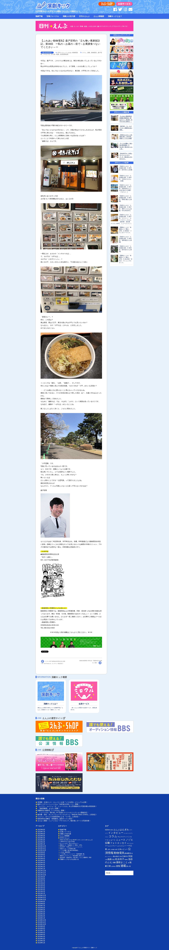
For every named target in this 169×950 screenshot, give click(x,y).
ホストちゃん (130, 843)
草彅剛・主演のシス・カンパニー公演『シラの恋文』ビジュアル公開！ (63, 802)
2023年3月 (41, 840)
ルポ (118, 846)
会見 (116, 849)
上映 (108, 849)
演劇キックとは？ (115, 16)
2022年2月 (41, 866)
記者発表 (113, 866)
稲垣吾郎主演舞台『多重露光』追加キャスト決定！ (56, 819)
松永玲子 (119, 859)
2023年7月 (41, 832)
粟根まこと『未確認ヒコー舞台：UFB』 (71, 845)
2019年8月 (41, 928)
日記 (113, 859)
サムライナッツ (123, 837)
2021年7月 (41, 881)
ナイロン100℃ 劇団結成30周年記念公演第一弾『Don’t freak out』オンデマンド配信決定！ (53, 662)
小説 (106, 859)
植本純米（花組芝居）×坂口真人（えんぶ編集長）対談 (75, 857)
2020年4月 (41, 912)
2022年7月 (41, 856)
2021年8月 (41, 879)
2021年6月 (41, 883)
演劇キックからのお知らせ (69, 859)
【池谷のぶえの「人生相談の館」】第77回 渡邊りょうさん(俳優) (126, 136)
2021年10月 (42, 875)
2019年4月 (41, 936)
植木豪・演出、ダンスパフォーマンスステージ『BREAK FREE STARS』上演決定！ (67, 814)
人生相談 (112, 849)
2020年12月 (42, 895)
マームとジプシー (111, 846)
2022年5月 (41, 860)
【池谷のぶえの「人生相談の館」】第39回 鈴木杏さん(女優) (125, 168)
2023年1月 (41, 844)
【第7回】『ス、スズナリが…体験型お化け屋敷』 (126, 128)
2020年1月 (41, 918)
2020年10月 (42, 899)
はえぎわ (124, 829)
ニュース (120, 839)
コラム (84, 52)
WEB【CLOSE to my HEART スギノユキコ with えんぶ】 (76, 840)
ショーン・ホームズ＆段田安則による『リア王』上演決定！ (59, 816)
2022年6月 (41, 858)
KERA (107, 830)
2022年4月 (41, 862)
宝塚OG (125, 856)
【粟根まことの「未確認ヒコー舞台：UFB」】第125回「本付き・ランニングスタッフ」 (125, 259)
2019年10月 (42, 924)
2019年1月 (41, 943)
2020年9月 (41, 901)
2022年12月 (42, 846)
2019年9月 (41, 926)
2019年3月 (41, 938)
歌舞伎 (126, 859)
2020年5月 (41, 910)
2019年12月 (42, 920)
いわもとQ (46, 54)
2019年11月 (42, 922)
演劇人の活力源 (69, 16)
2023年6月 (41, 834)
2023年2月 (41, 842)
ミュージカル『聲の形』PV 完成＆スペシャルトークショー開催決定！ (63, 812)
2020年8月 (41, 903)
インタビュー (115, 832)
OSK (111, 830)
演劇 (114, 862)
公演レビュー (123, 849)
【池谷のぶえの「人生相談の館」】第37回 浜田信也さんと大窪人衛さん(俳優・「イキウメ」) (125, 188)
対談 (130, 856)
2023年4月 (41, 838)
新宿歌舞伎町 (64, 54)
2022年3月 (41, 864)
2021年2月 (41, 891)
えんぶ (116, 830)
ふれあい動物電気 (72, 52)
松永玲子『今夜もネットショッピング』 (71, 847)
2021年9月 (41, 877)
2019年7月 (41, 930)
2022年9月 (41, 852)
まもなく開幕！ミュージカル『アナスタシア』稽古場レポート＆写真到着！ (64, 821)
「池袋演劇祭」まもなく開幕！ (49, 808)
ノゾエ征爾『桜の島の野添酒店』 (69, 850)
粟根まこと (122, 862)
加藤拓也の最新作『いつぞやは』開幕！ (52, 810)
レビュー (123, 846)
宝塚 (120, 856)
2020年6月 (41, 908)
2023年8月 (41, 829)
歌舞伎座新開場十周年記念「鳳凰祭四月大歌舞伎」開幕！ (90, 661)
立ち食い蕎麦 (55, 54)
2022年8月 (41, 854)
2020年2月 (41, 916)
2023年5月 (41, 836)
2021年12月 (42, 871)
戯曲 (110, 859)
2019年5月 (41, 934)
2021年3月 (41, 889)
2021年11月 (42, 873)
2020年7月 (41, 906)
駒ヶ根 (129, 866)
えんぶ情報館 (98, 16)
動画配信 (128, 853)
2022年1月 (41, 869)
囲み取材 (116, 856)
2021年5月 (41, 885)
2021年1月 (41, 893)
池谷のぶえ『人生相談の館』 (68, 848)
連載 (88, 52)
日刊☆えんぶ (84, 16)
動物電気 (94, 52)
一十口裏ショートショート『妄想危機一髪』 (72, 854)
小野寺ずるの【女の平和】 (67, 841)
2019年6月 (41, 932)
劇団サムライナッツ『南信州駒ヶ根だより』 (72, 855)
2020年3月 (41, 914)
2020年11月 (42, 897)
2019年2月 (41, 940)
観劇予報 (39, 16)
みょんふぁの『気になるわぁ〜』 (69, 843)
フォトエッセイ (118, 843)
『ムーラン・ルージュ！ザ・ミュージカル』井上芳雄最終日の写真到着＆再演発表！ (67, 806)
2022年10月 (42, 850)
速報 (118, 866)
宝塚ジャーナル (53, 16)
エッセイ (126, 833)
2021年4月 (41, 887)
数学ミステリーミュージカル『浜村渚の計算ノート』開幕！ (59, 804)
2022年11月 (42, 848)
